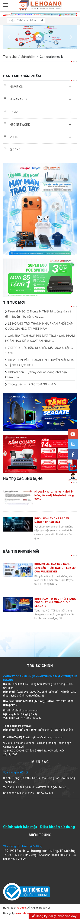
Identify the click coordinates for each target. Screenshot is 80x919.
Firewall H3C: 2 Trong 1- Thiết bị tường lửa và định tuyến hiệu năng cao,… (54, 495)
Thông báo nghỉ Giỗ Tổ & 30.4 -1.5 (32, 384)
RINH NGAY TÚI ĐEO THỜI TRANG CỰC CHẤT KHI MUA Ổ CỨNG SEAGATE (55, 602)
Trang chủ (10, 56)
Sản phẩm (28, 56)
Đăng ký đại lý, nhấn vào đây (56, 916)
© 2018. (21, 907)
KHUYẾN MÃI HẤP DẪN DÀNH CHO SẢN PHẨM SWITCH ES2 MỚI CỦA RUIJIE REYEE (55, 568)
